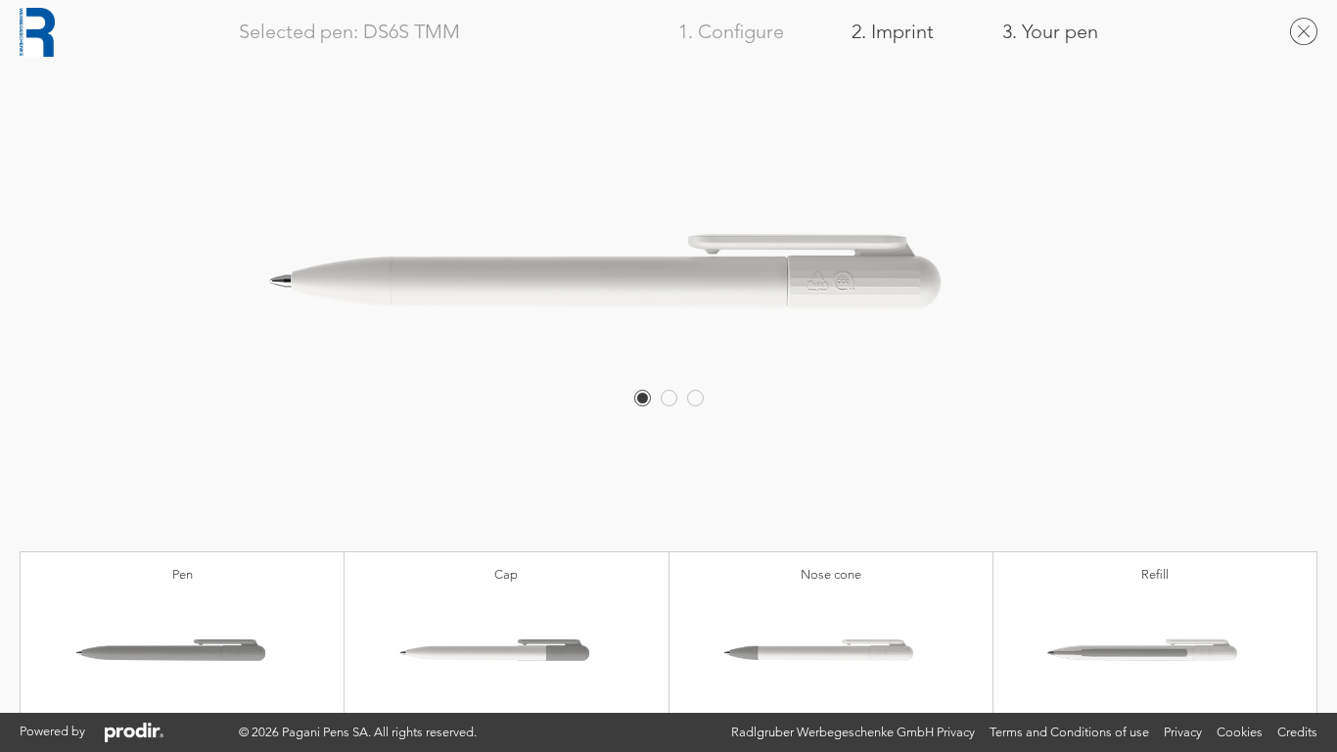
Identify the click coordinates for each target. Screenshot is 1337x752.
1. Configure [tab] (731, 32)
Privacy (1183, 732)
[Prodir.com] (134, 732)
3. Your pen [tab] (1050, 32)
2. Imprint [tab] (893, 32)
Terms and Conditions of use (1069, 732)
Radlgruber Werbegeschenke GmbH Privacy (853, 732)
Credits (1297, 732)
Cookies (1240, 732)
